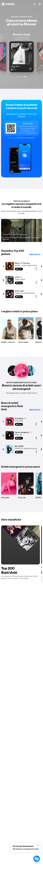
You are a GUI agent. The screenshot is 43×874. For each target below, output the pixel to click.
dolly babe (19, 421)
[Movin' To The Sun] (9, 266)
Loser (17, 277)
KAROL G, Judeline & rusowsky (27, 448)
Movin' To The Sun (22, 263)
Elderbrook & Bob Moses (25, 293)
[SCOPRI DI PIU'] (26, 76)
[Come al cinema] (21, 76)
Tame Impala (20, 279)
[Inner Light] (9, 294)
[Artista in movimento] (19, 76)
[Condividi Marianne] (5, 68)
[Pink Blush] (9, 421)
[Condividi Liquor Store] (30, 68)
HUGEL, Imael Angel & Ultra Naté (28, 265)
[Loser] (9, 280)
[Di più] (36, 268)
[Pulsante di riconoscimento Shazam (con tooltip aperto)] (36, 858)
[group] (21, 52)
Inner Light (19, 291)
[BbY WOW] (9, 449)
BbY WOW (19, 446)
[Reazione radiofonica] (23, 76)
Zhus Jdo (18, 434)
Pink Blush (19, 418)
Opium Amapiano (22, 432)
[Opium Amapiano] (9, 435)
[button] (39, 4)
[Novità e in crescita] (16, 76)
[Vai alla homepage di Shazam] (7, 4)
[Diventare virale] (25, 76)
